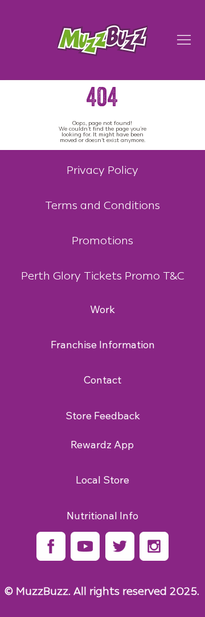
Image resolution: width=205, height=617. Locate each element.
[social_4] (154, 546)
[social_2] (85, 546)
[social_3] (119, 546)
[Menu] (184, 39)
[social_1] (50, 546)
